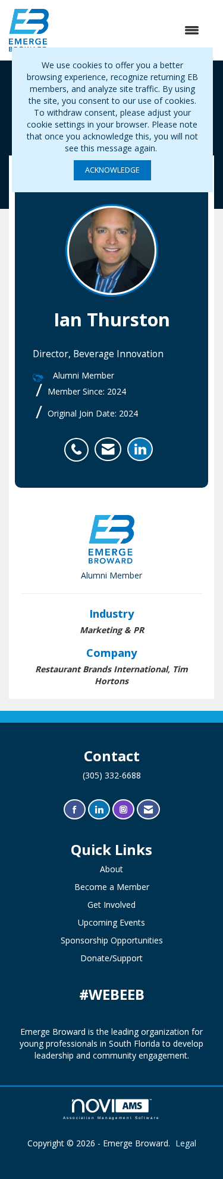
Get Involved (111, 904)
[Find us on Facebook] (75, 809)
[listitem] (79, 443)
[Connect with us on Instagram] (123, 809)
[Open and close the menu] (130, 30)
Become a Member (111, 886)
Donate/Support (111, 958)
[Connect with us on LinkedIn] (99, 809)
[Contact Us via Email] (148, 809)
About (111, 869)
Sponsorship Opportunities (112, 940)
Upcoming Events (111, 922)
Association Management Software (111, 1118)
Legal (185, 1143)
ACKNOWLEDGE (112, 170)
